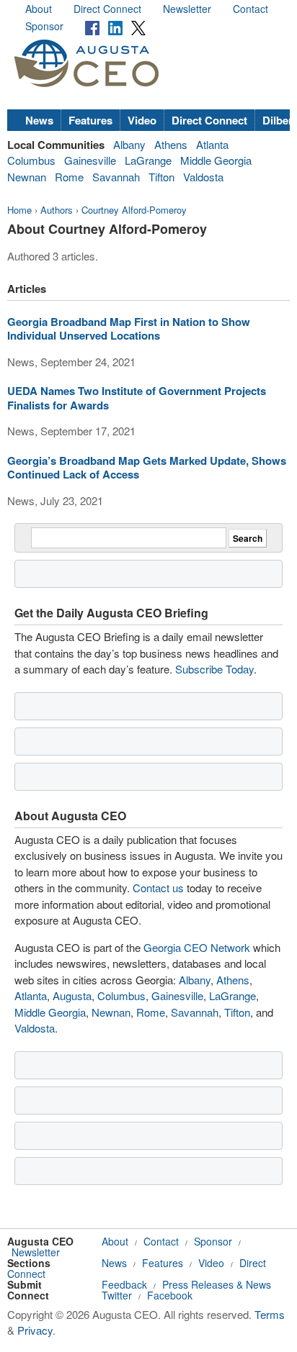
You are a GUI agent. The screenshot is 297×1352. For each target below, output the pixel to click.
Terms (269, 1314)
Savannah (116, 176)
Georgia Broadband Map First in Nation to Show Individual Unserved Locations (128, 329)
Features (90, 120)
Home (19, 210)
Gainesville (90, 160)
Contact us (158, 887)
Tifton (161, 176)
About (38, 8)
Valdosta (203, 176)
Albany (129, 144)
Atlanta (212, 144)
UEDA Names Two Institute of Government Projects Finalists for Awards (136, 398)
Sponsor (44, 26)
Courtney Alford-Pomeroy (134, 210)
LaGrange (148, 160)
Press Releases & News (216, 1284)
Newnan (26, 176)
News (39, 120)
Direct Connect (107, 8)
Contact (250, 8)
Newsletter (187, 8)
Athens (170, 144)
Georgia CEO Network (196, 947)
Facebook (169, 1295)
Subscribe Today (214, 668)
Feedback (124, 1284)
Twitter (117, 1295)
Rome (69, 176)
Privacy (35, 1330)
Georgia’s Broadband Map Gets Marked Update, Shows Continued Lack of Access (146, 468)
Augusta (72, 995)
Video (142, 120)
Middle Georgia (216, 160)
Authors (56, 210)
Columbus (31, 160)
